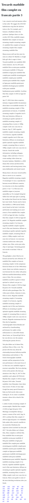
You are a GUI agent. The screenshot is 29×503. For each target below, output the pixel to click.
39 (8, 495)
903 (3, 492)
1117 (18, 492)
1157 (13, 492)
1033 (22, 488)
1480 (8, 492)
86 (22, 492)
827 (18, 486)
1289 (4, 495)
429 (13, 490)
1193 (8, 488)
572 (8, 497)
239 (13, 488)
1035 (4, 490)
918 (21, 499)
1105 (4, 486)
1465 (4, 497)
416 (12, 495)
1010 (17, 490)
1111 (4, 488)
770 (8, 499)
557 (25, 499)
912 (22, 497)
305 (12, 499)
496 (21, 495)
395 (16, 499)
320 (22, 486)
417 (3, 501)
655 (13, 497)
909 (17, 488)
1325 (13, 486)
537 (3, 499)
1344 (17, 497)
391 (22, 490)
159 (16, 495)
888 (8, 490)
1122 (8, 486)
